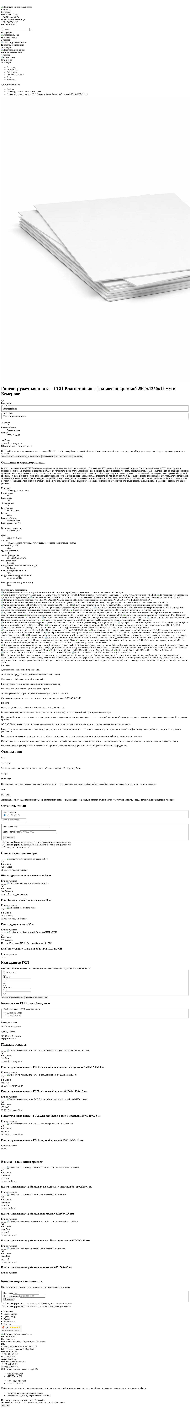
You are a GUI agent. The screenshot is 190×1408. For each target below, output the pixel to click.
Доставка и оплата (15, 74)
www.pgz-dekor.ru (138, 1388)
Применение (48, 456)
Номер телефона (11, 832)
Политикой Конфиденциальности (55, 845)
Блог (9, 77)
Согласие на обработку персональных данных (28, 1395)
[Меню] (2, 27)
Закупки (7, 1324)
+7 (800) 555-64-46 (10, 17)
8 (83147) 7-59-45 (73, 698)
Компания (8, 1311)
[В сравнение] (2, 859)
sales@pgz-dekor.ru (9, 1366)
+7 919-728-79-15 (9, 1364)
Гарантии (78, 456)
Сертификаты (34, 456)
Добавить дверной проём (12, 997)
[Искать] (2, 30)
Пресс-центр (9, 1316)
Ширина (7, 987)
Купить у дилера (25, 446)
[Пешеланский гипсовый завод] (16, 7)
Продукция (6, 32)
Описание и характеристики (14, 456)
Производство (10, 1314)
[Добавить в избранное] (2, 449)
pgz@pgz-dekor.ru (9, 1359)
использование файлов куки (51, 1402)
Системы (11, 69)
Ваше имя (8, 826)
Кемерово (5, 12)
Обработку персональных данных (56, 842)
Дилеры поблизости (10, 84)
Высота (6, 977)
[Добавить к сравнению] (5, 449)
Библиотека (9, 1321)
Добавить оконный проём (36, 997)
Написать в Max (8, 24)
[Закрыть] (31, 30)
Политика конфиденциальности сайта (25, 1393)
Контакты (11, 79)
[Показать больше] (14, 67)
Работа (6, 1319)
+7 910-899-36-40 (9, 22)
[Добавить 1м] (4, 983)
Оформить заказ (8, 446)
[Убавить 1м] (4, 975)
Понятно (5, 1405)
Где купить (12, 72)
